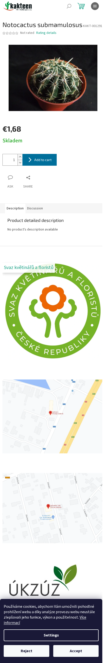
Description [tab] (15, 208)
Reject (26, 651)
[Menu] (95, 6)
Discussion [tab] (35, 208)
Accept (76, 651)
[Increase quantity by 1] (20, 157)
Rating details (46, 33)
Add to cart (43, 160)
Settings (51, 635)
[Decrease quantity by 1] (20, 162)
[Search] (69, 6)
